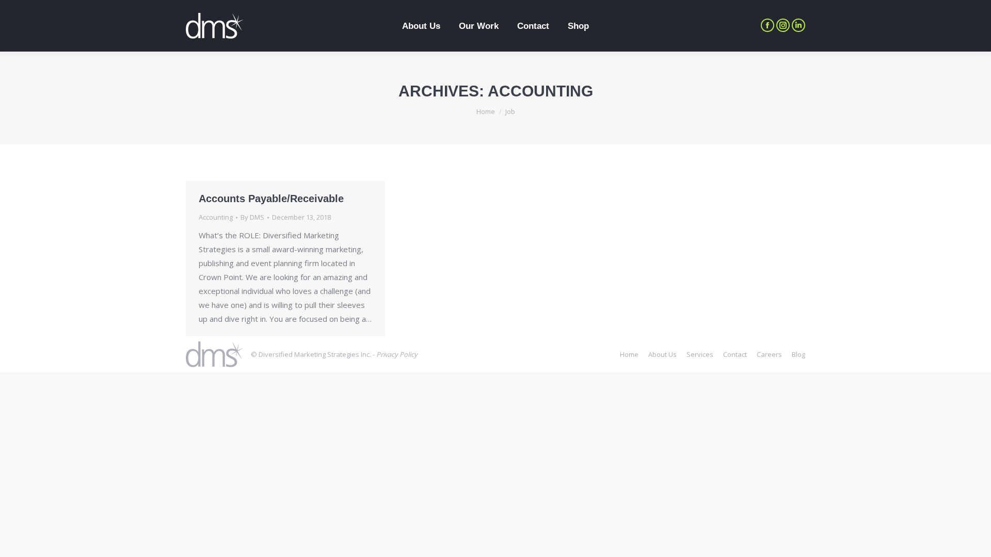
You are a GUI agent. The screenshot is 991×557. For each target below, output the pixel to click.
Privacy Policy (397, 354)
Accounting (216, 217)
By (252, 217)
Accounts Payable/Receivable (271, 198)
